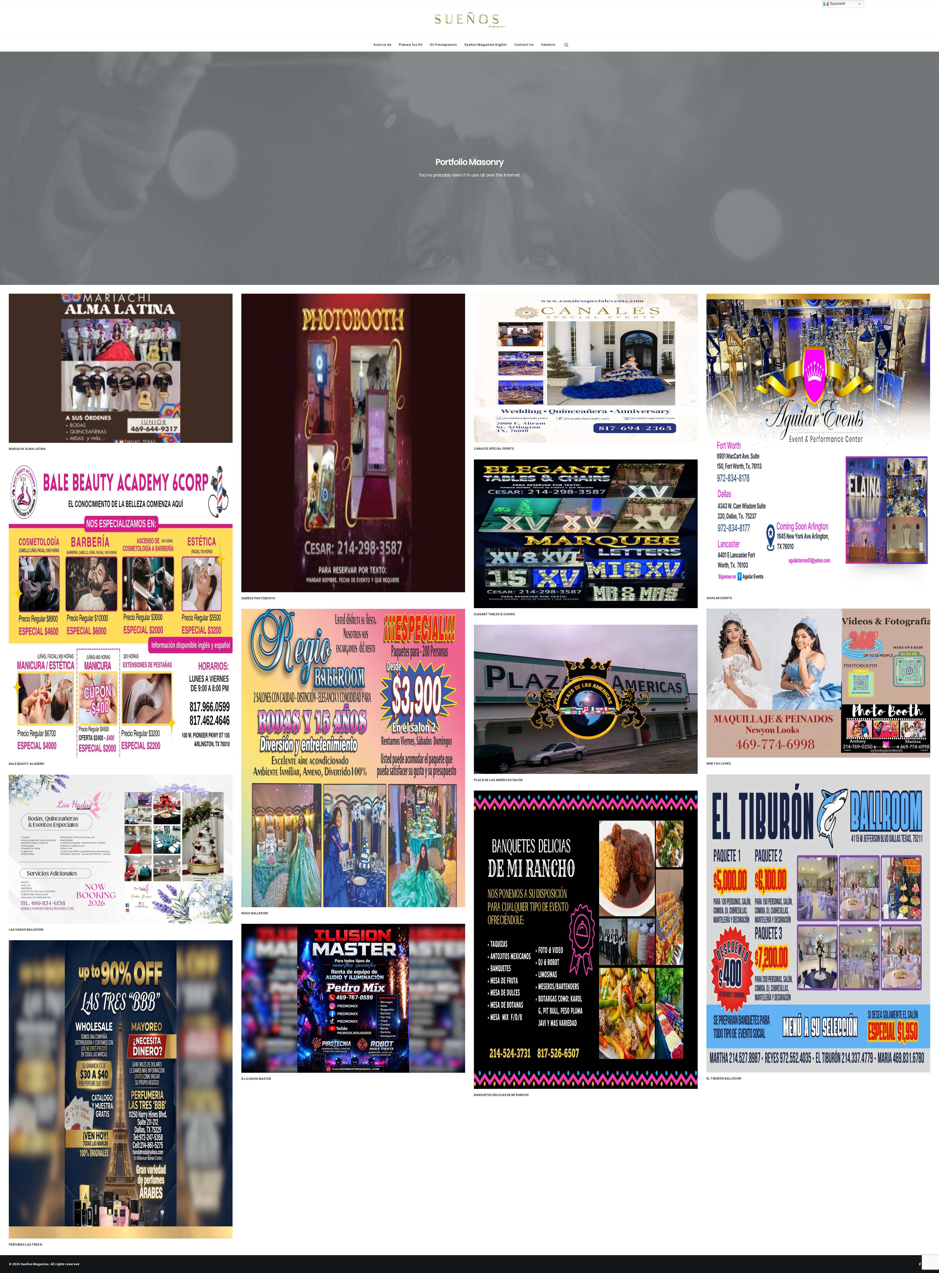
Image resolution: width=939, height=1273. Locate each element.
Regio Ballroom (254, 913)
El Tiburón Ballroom (723, 1078)
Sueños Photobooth (258, 598)
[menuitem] (382, 44)
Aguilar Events (719, 598)
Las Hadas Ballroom (26, 929)
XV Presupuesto (443, 45)
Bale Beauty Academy (27, 764)
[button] (566, 44)
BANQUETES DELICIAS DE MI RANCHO (501, 1095)
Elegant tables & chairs (494, 614)
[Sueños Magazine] (469, 19)
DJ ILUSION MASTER (256, 1079)
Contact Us (524, 45)
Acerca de (382, 45)
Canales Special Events (494, 448)
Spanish (837, 3)
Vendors (548, 45)
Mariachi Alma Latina (27, 449)
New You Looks (718, 763)
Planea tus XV (411, 45)
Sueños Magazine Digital (485, 45)
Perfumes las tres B (25, 1244)
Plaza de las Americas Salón (498, 780)
